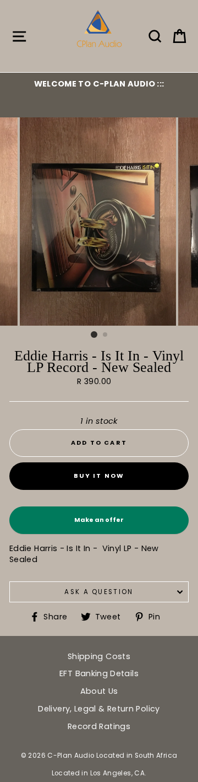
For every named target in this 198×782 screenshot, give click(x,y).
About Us (99, 691)
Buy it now (99, 475)
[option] (99, 83)
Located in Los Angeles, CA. (99, 773)
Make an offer (99, 524)
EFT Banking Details (99, 673)
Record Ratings (99, 726)
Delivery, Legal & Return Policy (99, 708)
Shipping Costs (99, 656)
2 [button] (105, 335)
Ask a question (98, 591)
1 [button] (94, 334)
